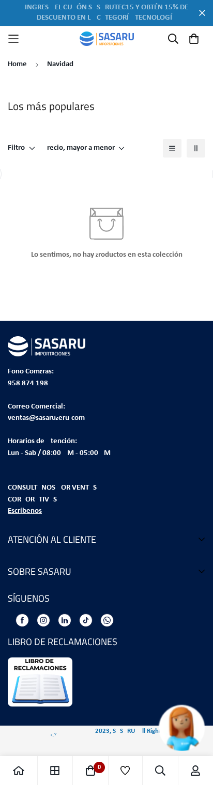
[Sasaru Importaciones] (107, 39)
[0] (90, 770)
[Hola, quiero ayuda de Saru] (170, 728)
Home (17, 64)
